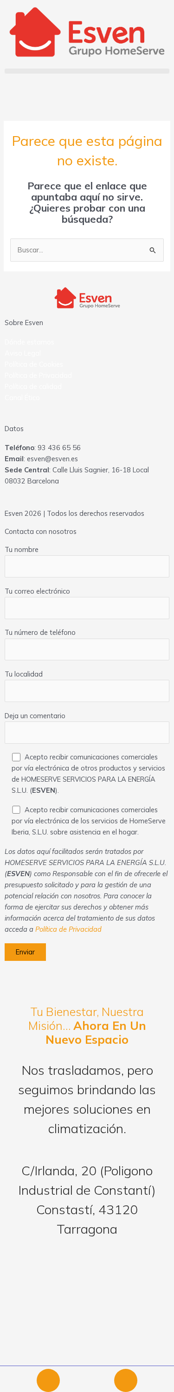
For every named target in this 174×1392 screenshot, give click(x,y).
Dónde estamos (29, 342)
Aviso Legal (23, 353)
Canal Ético (22, 397)
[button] (87, 71)
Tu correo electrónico (37, 591)
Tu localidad (24, 674)
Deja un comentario (35, 715)
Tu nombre (22, 549)
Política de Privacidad (38, 375)
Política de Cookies (34, 364)
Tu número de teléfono (40, 632)
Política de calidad (33, 386)
